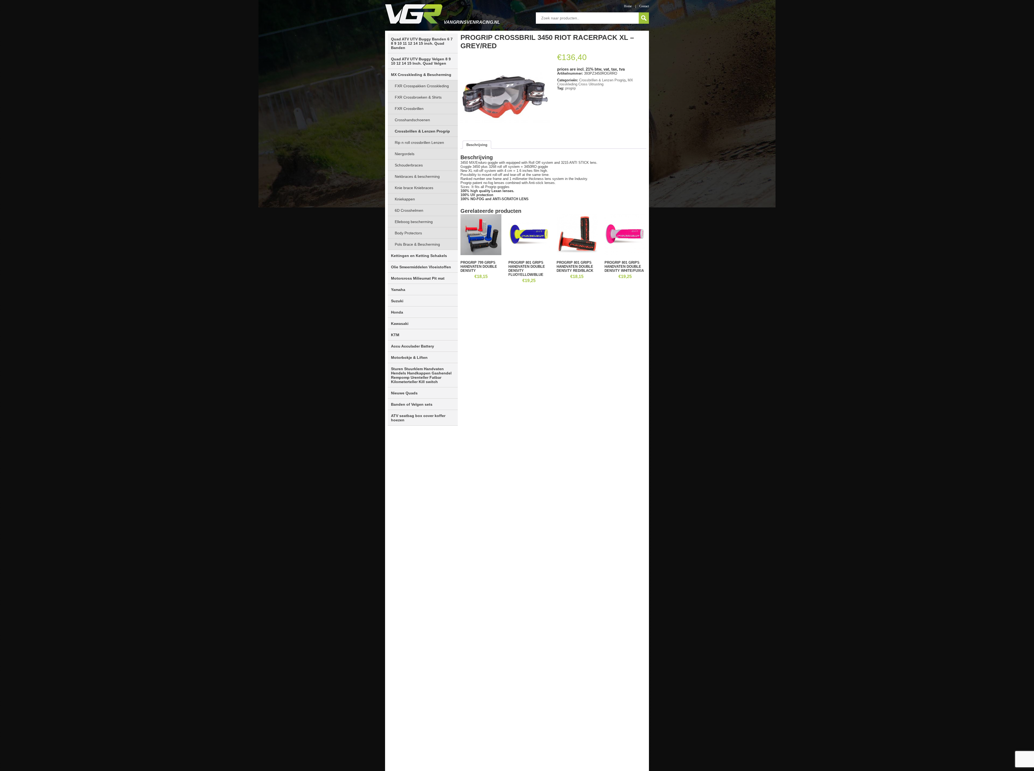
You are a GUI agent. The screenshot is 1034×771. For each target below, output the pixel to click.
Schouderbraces (409, 165)
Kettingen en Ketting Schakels (419, 255)
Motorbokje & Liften (409, 357)
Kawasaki (399, 323)
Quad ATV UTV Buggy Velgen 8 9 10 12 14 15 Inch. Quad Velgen (421, 61)
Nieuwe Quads (404, 393)
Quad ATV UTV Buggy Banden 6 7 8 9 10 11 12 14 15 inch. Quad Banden (422, 43)
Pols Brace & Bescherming (417, 244)
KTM (395, 335)
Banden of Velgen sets (411, 404)
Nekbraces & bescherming (417, 176)
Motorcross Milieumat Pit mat (418, 278)
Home (628, 6)
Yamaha (398, 289)
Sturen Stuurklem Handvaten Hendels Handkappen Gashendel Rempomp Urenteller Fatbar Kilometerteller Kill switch (421, 375)
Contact (644, 6)
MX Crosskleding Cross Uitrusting (595, 82)
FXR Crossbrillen (409, 108)
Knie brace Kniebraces (414, 188)
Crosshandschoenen (412, 120)
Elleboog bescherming (414, 222)
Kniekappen (405, 199)
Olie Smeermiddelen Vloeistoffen (421, 267)
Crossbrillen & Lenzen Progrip (422, 131)
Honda (397, 312)
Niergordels (404, 154)
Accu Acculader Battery (412, 346)
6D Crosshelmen (409, 210)
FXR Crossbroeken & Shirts (418, 97)
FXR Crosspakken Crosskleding (422, 86)
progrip (570, 88)
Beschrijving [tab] (476, 145)
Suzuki (397, 301)
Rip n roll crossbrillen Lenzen (419, 142)
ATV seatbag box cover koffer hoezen (418, 418)
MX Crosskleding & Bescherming (421, 74)
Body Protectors (408, 233)
